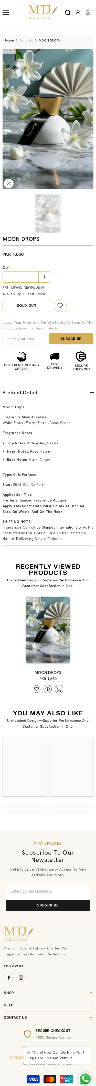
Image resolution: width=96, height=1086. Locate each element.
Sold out (27, 305)
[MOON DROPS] (48, 630)
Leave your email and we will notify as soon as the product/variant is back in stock (48, 325)
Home (9, 40)
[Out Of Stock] (57, 657)
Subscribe (71, 338)
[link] (60, 305)
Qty (6, 267)
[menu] (6, 12)
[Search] (68, 12)
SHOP (9, 993)
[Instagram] (21, 977)
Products (26, 40)
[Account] (78, 12)
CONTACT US (15, 1018)
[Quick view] (47, 689)
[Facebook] (9, 977)
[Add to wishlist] (36, 689)
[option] (48, 119)
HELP (9, 1005)
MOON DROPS (48, 672)
